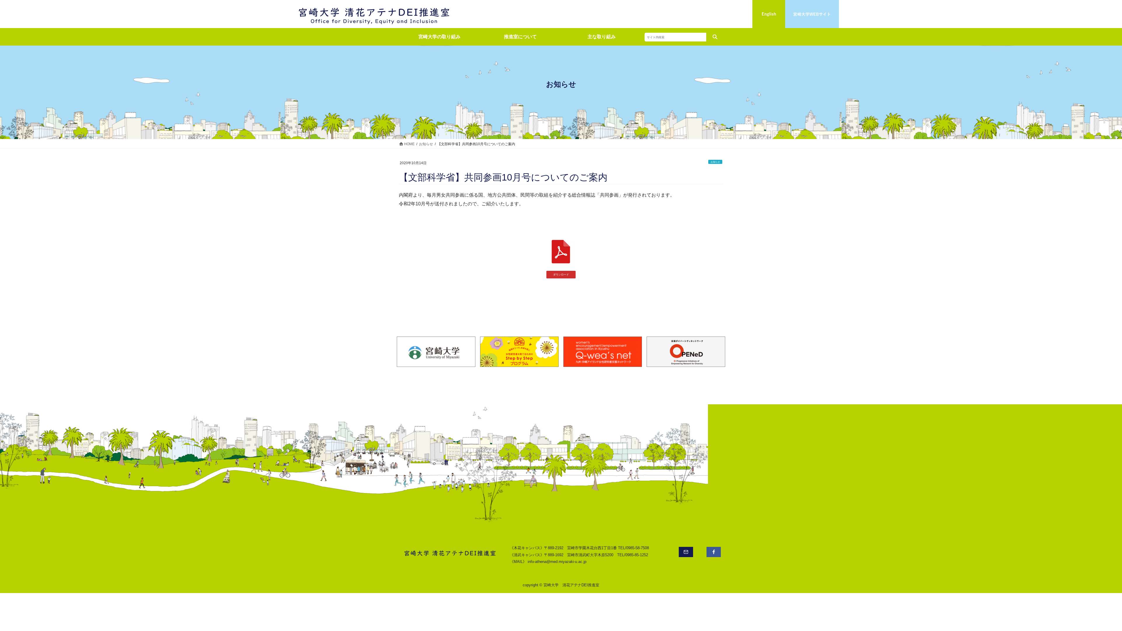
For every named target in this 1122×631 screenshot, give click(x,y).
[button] (561, 274)
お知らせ (715, 162)
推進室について (520, 36)
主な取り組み (602, 36)
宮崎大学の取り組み (439, 36)
